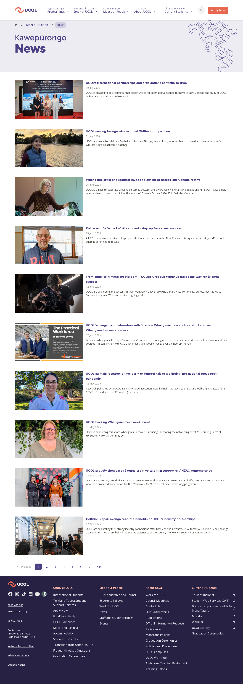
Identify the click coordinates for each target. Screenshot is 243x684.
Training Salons (156, 669)
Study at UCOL (63, 588)
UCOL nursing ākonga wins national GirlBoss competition (128, 131)
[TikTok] (24, 594)
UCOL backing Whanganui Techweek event (118, 422)
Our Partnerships (157, 612)
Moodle (197, 616)
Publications (154, 618)
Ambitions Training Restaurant (166, 663)
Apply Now (218, 10)
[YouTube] (37, 594)
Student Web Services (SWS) (210, 601)
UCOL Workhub (156, 658)
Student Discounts (65, 639)
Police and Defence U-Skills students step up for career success (133, 228)
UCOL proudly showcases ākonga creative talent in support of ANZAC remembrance (149, 471)
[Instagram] (17, 594)
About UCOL (154, 588)
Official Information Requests (165, 623)
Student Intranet (203, 595)
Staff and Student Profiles (116, 618)
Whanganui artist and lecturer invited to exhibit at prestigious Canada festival (143, 180)
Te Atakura (153, 629)
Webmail (198, 622)
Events (103, 623)
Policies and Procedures (161, 646)
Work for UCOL (109, 606)
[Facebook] (10, 594)
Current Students (204, 588)
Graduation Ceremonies (69, 656)
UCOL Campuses (64, 622)
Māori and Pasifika (65, 628)
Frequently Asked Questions (72, 650)
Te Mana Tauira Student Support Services (69, 603)
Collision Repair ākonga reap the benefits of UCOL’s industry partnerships (140, 519)
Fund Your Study (64, 616)
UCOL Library (201, 628)
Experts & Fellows (111, 601)
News (103, 612)
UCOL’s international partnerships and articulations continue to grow (136, 83)
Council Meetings (157, 601)
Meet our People (37, 25)
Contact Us (153, 606)
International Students (68, 595)
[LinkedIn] (30, 594)
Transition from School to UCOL (74, 645)
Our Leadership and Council (117, 595)
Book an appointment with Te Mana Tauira (212, 608)
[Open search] (201, 10)
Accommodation (64, 633)
